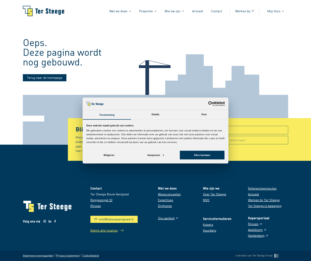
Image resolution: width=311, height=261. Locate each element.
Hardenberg (256, 235)
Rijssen (253, 224)
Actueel (197, 11)
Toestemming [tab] (107, 114)
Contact (216, 11)
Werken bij (242, 11)
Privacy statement (68, 255)
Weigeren (109, 155)
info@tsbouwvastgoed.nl (116, 219)
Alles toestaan (202, 155)
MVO (206, 200)
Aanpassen (153, 155)
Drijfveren (165, 206)
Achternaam (237, 140)
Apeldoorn (255, 230)
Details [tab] (156, 114)
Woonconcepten (169, 194)
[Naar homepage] (43, 11)
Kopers (208, 224)
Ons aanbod (166, 218)
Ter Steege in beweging (265, 206)
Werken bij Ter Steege (264, 200)
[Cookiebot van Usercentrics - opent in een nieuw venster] (210, 103)
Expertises (165, 200)
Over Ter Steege (214, 194)
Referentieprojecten (262, 188)
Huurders (209, 230)
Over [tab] (204, 114)
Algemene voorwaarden (38, 255)
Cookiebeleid (90, 255)
